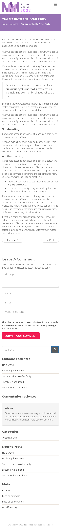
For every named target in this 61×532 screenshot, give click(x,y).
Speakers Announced (13, 381)
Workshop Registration (13, 370)
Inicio (4, 24)
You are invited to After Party (16, 376)
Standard (14, 24)
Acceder (6, 490)
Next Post (49, 240)
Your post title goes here (14, 387)
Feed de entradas (11, 496)
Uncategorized (9, 437)
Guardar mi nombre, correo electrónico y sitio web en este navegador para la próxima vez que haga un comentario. (30, 325)
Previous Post (14, 240)
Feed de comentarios (13, 501)
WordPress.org (9, 507)
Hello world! (8, 364)
